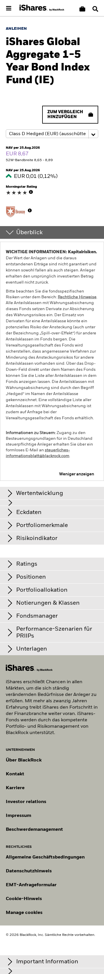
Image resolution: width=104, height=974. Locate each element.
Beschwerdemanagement (34, 829)
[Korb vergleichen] (82, 8)
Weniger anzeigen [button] (76, 474)
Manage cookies (24, 912)
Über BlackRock (24, 760)
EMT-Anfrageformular (31, 885)
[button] (95, 9)
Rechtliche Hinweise (77, 297)
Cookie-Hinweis (24, 899)
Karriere (15, 788)
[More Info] (31, 192)
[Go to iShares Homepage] (41, 8)
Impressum (18, 815)
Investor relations (26, 802)
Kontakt (15, 774)
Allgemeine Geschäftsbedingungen (45, 857)
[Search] (95, 8)
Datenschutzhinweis (29, 871)
